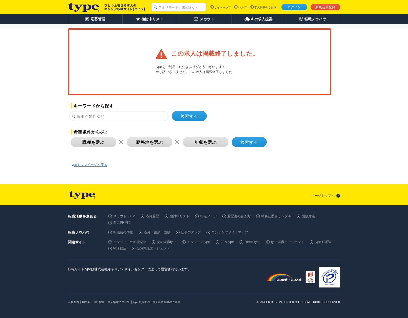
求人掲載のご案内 (265, 7)
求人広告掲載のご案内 (166, 302)
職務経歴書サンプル (276, 216)
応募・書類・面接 (157, 232)
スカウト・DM (124, 216)
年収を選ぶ (206, 142)
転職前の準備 (123, 232)
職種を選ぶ (93, 142)
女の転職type (167, 242)
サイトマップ (222, 7)
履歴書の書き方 (239, 216)
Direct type (253, 242)
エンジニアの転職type (129, 242)
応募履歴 (152, 216)
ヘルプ (242, 7)
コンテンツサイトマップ (229, 232)
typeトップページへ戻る (89, 165)
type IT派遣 (323, 242)
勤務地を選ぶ (149, 142)
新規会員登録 (325, 7)
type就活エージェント (153, 248)
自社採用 (99, 302)
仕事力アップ (191, 232)
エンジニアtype (198, 242)
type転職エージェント (287, 242)
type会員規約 (141, 302)
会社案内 (73, 302)
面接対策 (308, 216)
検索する (189, 116)
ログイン (294, 7)
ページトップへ (322, 196)
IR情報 (86, 302)
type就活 (119, 248)
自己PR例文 (122, 222)
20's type (227, 242)
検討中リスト (180, 216)
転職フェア (208, 216)
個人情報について (119, 302)
